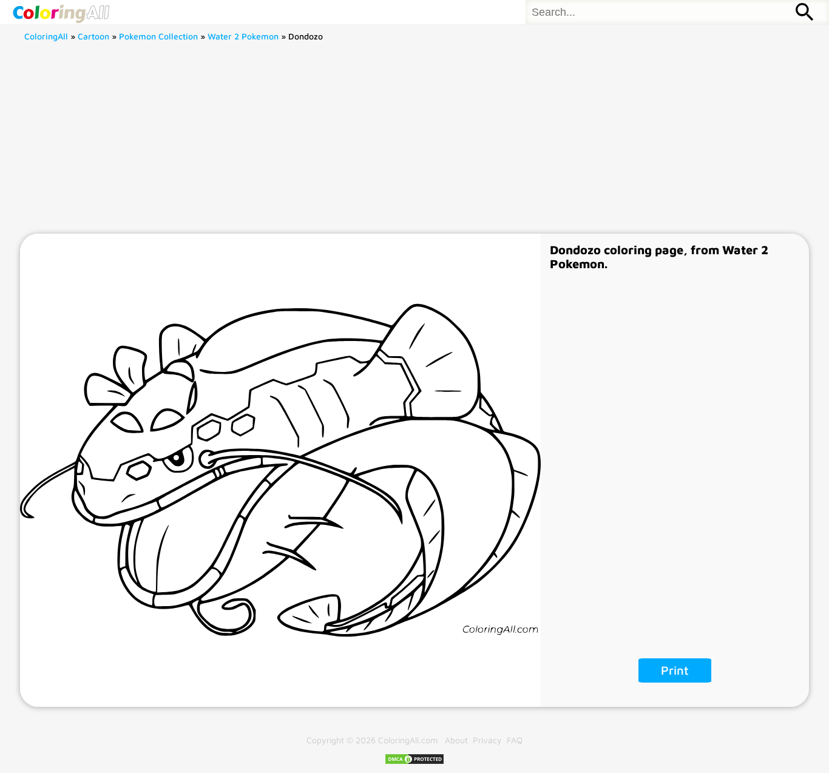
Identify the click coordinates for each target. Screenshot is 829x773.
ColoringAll (46, 36)
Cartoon (93, 36)
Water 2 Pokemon (243, 36)
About (456, 740)
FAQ (515, 740)
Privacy (487, 740)
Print (675, 670)
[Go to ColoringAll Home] (60, 12)
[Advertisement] (414, 143)
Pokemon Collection (158, 36)
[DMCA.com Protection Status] (414, 762)
